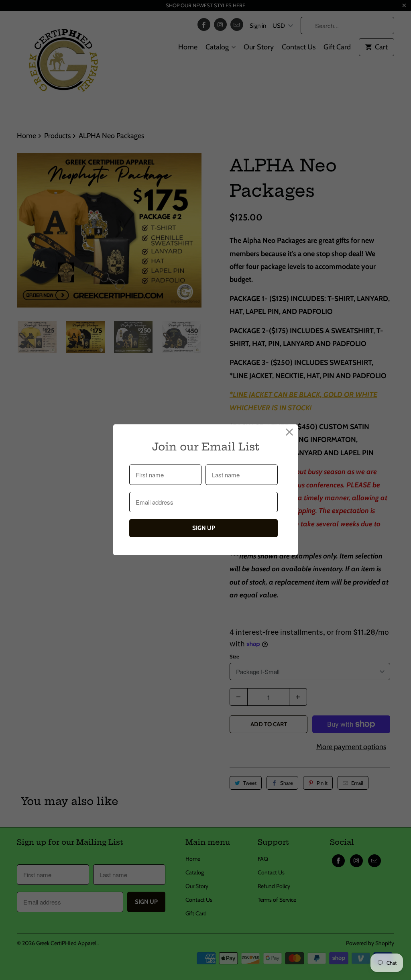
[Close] (290, 433)
